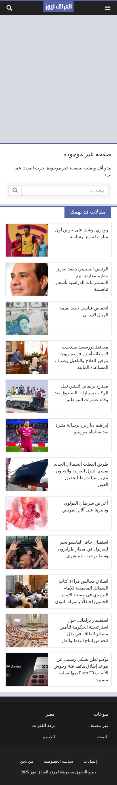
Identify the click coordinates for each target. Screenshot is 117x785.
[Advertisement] (58, 79)
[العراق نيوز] (58, 6)
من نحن (27, 761)
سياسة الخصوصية (58, 761)
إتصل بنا (90, 761)
